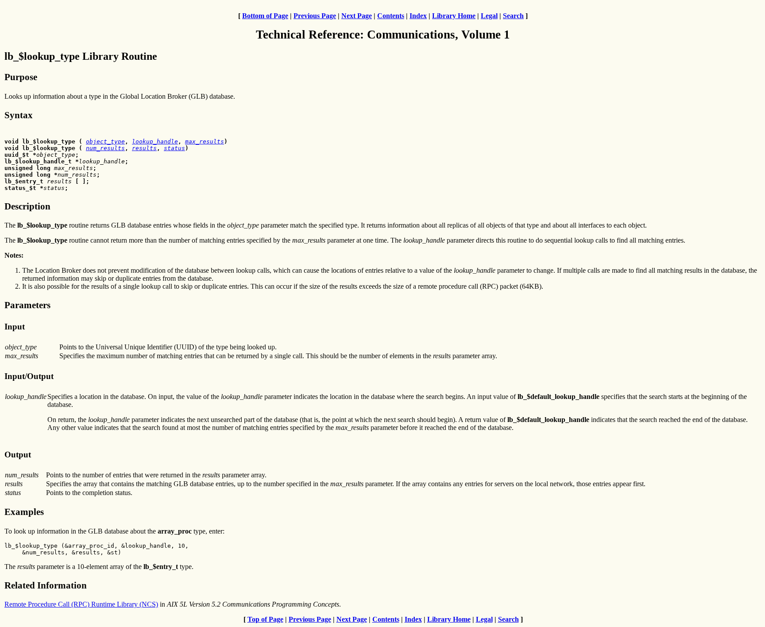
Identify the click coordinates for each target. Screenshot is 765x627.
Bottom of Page (265, 15)
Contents (390, 15)
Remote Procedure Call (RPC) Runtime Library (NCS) (81, 604)
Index (418, 15)
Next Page (356, 15)
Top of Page (265, 619)
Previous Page (315, 15)
